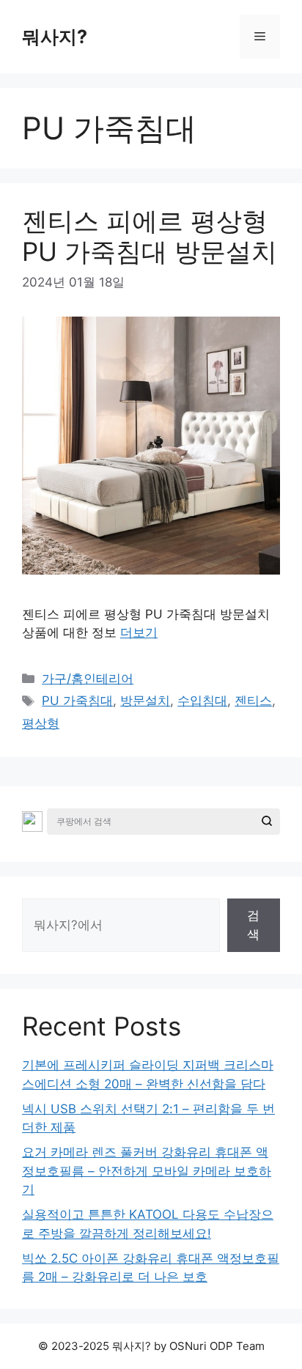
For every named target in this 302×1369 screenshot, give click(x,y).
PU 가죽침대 (77, 700)
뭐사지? (54, 37)
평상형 (40, 723)
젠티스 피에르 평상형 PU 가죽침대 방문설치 (149, 236)
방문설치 (145, 700)
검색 (253, 925)
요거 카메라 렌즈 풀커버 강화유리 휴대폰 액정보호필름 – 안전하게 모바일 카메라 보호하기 (146, 1171)
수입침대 (202, 700)
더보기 (139, 632)
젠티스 (253, 700)
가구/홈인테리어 (87, 678)
